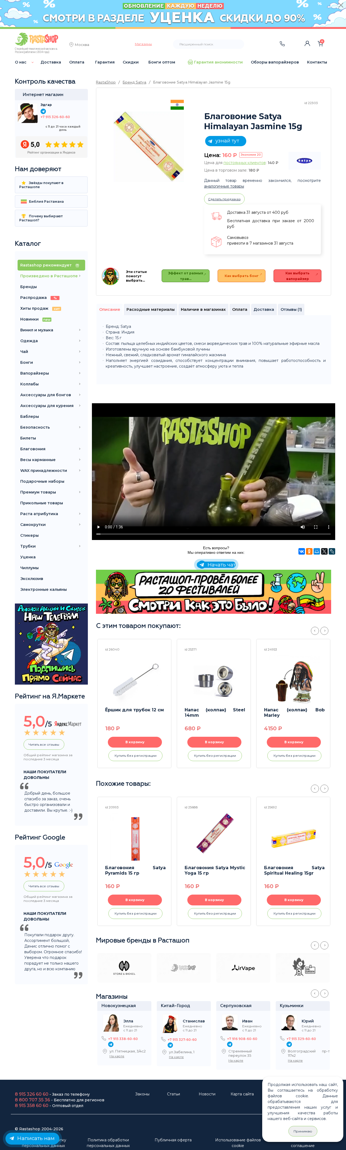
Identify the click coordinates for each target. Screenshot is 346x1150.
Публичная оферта (173, 1140)
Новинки (35, 319)
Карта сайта (242, 1094)
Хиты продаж (40, 308)
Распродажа (38, 297)
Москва (82, 45)
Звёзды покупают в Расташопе (41, 185)
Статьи (173, 1094)
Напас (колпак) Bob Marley (294, 712)
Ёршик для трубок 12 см (134, 709)
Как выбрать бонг (242, 276)
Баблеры (29, 416)
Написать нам (35, 1138)
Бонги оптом (161, 62)
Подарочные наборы (42, 481)
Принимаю (303, 1131)
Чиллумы (29, 567)
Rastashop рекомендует (46, 265)
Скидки (131, 62)
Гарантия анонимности (218, 62)
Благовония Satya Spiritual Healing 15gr (294, 870)
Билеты (28, 438)
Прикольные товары (41, 503)
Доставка (51, 62)
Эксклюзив (31, 578)
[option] (149, 147)
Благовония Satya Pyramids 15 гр (135, 870)
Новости (207, 1094)
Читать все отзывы (44, 744)
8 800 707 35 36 (32, 1099)
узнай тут (226, 141)
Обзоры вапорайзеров (275, 62)
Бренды (28, 286)
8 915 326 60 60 (31, 1094)
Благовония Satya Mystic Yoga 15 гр (215, 870)
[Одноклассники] (309, 551)
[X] (324, 551)
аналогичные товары (224, 186)
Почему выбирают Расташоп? (41, 218)
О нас (20, 62)
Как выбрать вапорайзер (297, 276)
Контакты (317, 62)
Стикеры (29, 535)
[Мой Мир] (317, 551)
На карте (116, 1056)
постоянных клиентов (245, 162)
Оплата (76, 62)
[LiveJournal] (332, 551)
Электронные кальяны (43, 589)
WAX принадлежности (43, 470)
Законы (142, 1094)
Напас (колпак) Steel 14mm (215, 712)
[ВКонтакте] (301, 551)
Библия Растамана (46, 201)
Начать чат (221, 565)
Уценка (28, 557)
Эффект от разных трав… (185, 276)
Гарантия (105, 62)
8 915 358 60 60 (31, 1105)
